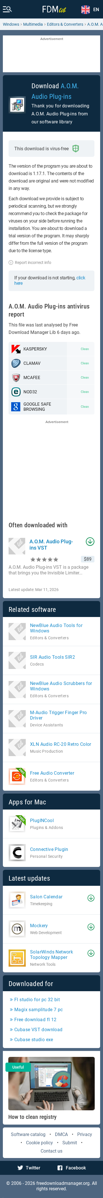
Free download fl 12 (35, 1019)
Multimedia (33, 24)
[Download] (91, 898)
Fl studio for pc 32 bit (37, 999)
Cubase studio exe (33, 1039)
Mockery (39, 925)
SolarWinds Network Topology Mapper (51, 954)
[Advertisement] (51, 54)
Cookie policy (39, 1142)
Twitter (33, 1168)
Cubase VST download (38, 1029)
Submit (69, 1142)
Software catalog (28, 1134)
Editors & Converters (65, 24)
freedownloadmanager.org (63, 1183)
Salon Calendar (46, 896)
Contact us (51, 1151)
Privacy (84, 1134)
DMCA (61, 1134)
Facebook (76, 1168)
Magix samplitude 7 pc (38, 1009)
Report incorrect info (33, 262)
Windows (11, 24)
